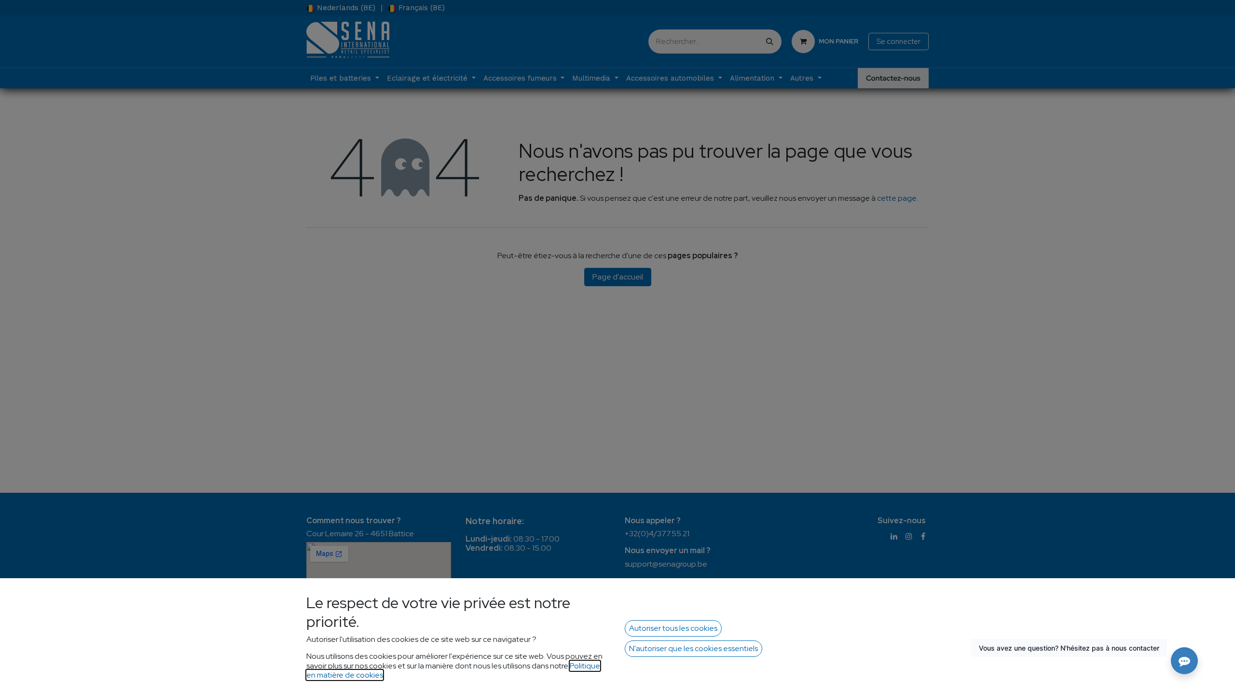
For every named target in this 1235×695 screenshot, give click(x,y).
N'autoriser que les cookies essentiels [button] (693, 648)
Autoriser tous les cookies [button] (673, 628)
